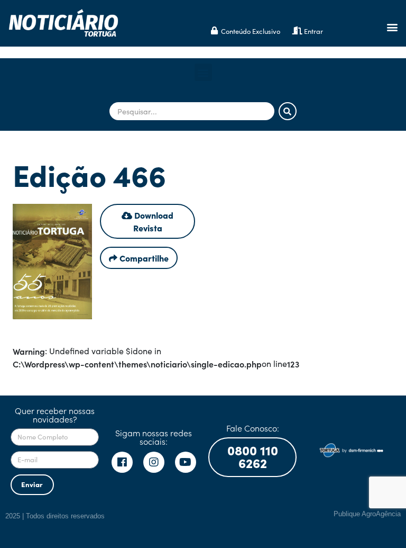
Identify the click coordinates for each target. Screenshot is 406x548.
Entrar (313, 30)
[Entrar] (297, 30)
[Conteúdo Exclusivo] (214, 30)
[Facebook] (122, 462)
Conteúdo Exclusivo (250, 30)
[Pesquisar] (288, 111)
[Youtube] (185, 462)
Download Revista (152, 221)
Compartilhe (143, 258)
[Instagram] (153, 462)
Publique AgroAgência (367, 514)
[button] (392, 27)
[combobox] (191, 111)
